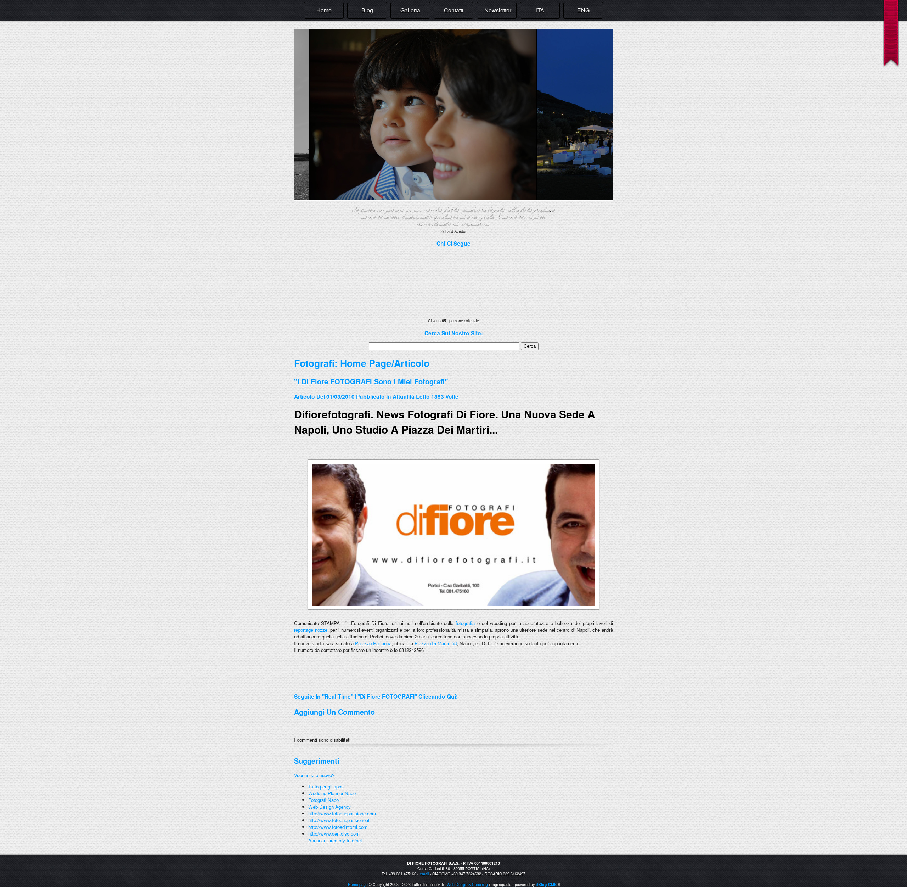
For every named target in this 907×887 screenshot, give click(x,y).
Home (324, 10)
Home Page (365, 363)
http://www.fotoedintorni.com (337, 827)
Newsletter (497, 10)
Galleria (410, 10)
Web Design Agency (329, 806)
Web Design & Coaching (467, 884)
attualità (404, 396)
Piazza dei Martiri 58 (436, 643)
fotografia (465, 623)
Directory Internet (344, 840)
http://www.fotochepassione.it (339, 820)
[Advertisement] (377, 684)
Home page (358, 884)
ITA (540, 10)
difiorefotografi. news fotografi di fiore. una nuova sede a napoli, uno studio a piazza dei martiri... (444, 421)
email (424, 873)
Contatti (453, 10)
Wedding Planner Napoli (333, 793)
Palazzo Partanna (373, 643)
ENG (583, 10)
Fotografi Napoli (324, 800)
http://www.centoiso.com (334, 833)
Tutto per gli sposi (326, 786)
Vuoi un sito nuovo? (314, 775)
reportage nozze (310, 629)
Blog (367, 10)
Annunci (316, 840)
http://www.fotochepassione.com (342, 813)
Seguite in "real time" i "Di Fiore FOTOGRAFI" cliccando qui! (376, 696)
